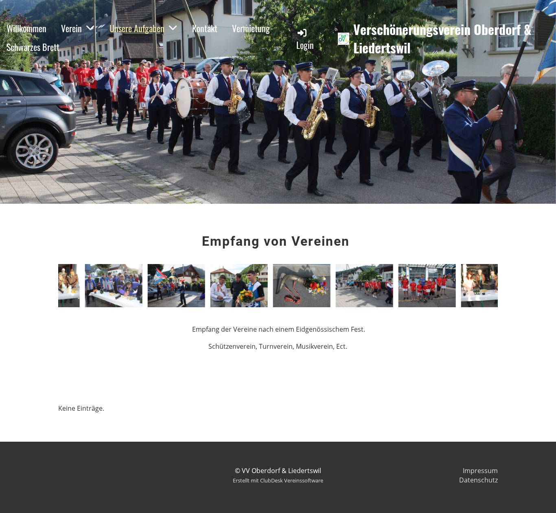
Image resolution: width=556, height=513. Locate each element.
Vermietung (251, 28)
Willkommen (26, 28)
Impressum (480, 470)
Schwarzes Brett (33, 46)
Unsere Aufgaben (136, 28)
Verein (71, 28)
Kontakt (204, 28)
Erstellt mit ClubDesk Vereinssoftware (278, 480)
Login (305, 44)
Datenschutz (478, 480)
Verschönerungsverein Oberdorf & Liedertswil (442, 38)
